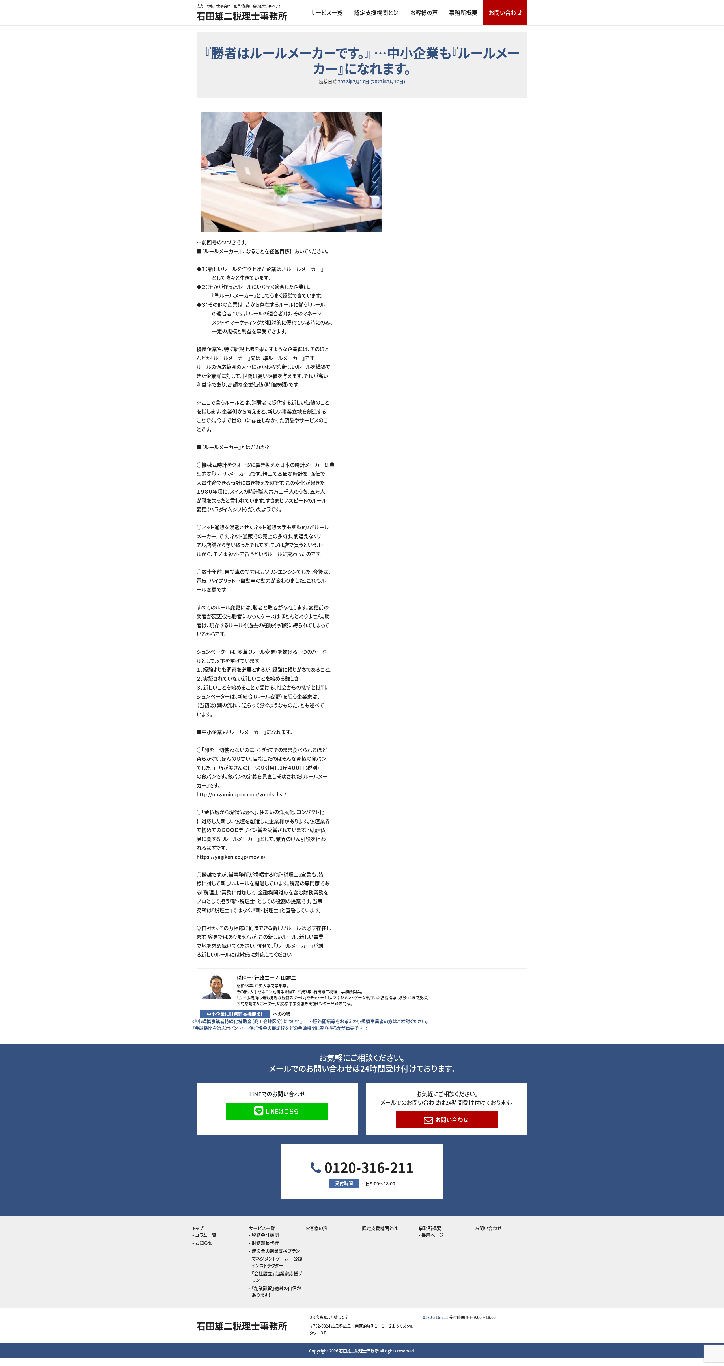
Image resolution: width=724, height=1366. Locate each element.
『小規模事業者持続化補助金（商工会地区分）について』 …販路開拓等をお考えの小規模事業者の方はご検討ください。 (311, 1021)
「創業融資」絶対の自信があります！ (276, 1291)
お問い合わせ (505, 12)
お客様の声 (424, 12)
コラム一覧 (205, 1234)
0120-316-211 (367, 1172)
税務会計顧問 (265, 1234)
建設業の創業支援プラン (276, 1250)
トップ (198, 1228)
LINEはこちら (281, 1111)
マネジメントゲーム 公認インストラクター (277, 1262)
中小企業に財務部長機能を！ (235, 1013)
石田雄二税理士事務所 (242, 15)
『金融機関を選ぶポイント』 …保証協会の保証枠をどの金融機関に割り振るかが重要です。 (279, 1027)
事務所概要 (463, 12)
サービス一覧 (326, 12)
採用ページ (432, 1234)
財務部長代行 (265, 1242)
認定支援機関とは (376, 12)
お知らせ (203, 1242)
